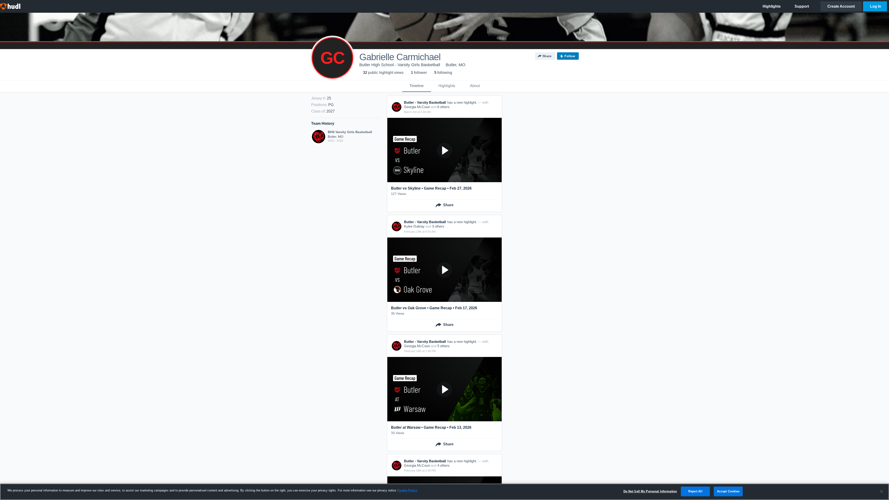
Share (546, 56)
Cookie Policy (407, 490)
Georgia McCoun (417, 107)
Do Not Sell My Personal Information (650, 491)
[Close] (881, 491)
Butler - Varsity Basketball (425, 102)
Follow (569, 56)
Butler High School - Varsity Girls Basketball (399, 64)
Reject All (695, 491)
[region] (444, 492)
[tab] (416, 86)
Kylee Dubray (414, 226)
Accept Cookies (728, 491)
